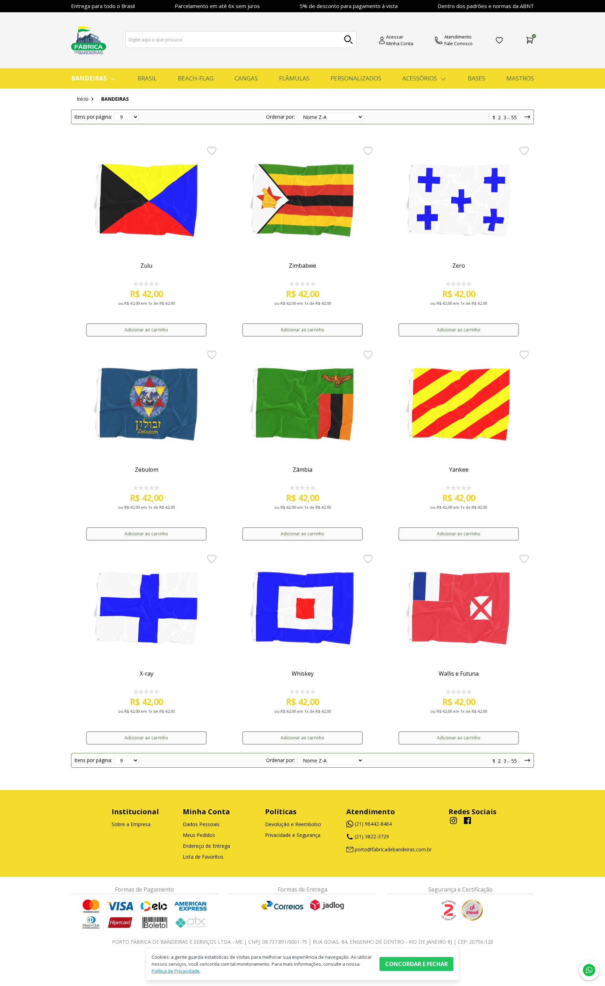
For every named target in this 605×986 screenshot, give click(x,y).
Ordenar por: (280, 116)
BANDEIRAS (115, 99)
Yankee (458, 469)
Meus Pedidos (199, 835)
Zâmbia (302, 469)
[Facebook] (467, 822)
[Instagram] (453, 820)
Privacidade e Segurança (292, 835)
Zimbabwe (302, 265)
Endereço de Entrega (206, 846)
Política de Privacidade (176, 971)
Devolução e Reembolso (293, 824)
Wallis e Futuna (459, 673)
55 (514, 117)
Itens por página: (93, 116)
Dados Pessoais (201, 824)
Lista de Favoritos (203, 856)
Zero (458, 265)
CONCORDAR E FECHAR (416, 964)
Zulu (146, 265)
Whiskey (303, 673)
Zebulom (146, 469)
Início (83, 99)
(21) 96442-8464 (373, 824)
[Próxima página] (524, 117)
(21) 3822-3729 (372, 836)
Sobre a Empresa (131, 824)
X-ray (146, 673)
